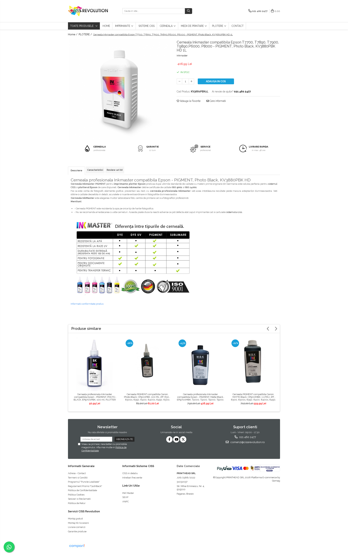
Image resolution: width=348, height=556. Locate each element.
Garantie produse (77, 531)
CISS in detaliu (130, 473)
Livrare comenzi (76, 527)
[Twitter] (183, 439)
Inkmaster (182, 55)
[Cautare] (188, 11)
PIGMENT (100, 183)
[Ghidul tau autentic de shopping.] (77, 546)
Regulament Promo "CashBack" (85, 486)
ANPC (125, 501)
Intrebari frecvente (132, 477)
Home (106, 25)
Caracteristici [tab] (95, 170)
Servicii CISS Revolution (84, 511)
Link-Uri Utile (131, 485)
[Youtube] (176, 439)
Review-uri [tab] (115, 170)
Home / (73, 34)
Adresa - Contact (77, 473)
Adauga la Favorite (189, 100)
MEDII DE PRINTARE (192, 25)
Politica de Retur (77, 503)
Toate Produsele (82, 25)
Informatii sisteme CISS (138, 466)
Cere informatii (217, 100)
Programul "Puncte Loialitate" (84, 481)
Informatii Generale (81, 466)
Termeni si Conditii (78, 477)
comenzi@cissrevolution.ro (247, 442)
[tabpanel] (119, 89)
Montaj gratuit (75, 518)
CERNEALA (166, 25)
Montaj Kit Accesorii (78, 523)
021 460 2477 (247, 437)
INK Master (128, 493)
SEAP (125, 497)
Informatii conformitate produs (87, 303)
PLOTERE (218, 25)
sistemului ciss (234, 212)
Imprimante (123, 25)
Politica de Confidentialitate (82, 490)
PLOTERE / (86, 34)
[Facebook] (169, 439)
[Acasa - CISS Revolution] (88, 11)
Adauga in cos (216, 81)
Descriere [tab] (76, 170)
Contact (237, 25)
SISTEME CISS (146, 25)
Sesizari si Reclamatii (79, 498)
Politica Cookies (76, 494)
